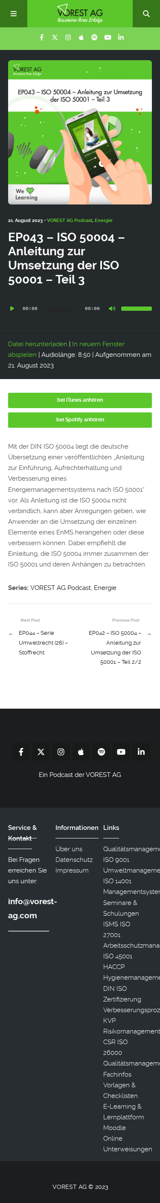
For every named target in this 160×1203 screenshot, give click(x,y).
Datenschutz (74, 860)
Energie (104, 220)
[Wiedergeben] (12, 308)
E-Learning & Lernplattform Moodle (123, 1117)
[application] (80, 308)
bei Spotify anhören (80, 420)
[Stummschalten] (112, 308)
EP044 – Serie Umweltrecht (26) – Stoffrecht (43, 642)
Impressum (72, 870)
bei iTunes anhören (80, 400)
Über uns (68, 849)
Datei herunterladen (37, 344)
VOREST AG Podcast (69, 220)
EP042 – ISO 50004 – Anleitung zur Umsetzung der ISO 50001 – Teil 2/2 (115, 647)
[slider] (136, 308)
